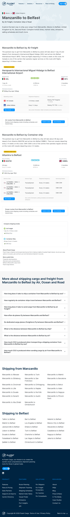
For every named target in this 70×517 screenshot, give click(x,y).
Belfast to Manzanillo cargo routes (11, 262)
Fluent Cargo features (8, 264)
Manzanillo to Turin (32, 375)
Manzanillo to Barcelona (56, 378)
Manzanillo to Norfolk (33, 392)
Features (5, 484)
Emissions (22, 500)
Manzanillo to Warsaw (10, 375)
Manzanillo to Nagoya (55, 392)
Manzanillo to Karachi (10, 396)
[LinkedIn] (3, 473)
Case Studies (57, 500)
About (54, 484)
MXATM (8, 161)
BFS (66, 79)
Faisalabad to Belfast (10, 438)
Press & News (57, 494)
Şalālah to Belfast (9, 442)
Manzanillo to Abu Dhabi (11, 402)
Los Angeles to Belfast (33, 423)
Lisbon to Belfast (8, 431)
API (20, 506)
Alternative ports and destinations (11, 261)
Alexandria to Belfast (55, 427)
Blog (54, 491)
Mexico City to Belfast (55, 423)
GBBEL (65, 161)
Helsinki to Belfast (54, 419)
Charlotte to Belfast (32, 434)
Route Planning (24, 484)
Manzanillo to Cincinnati (11, 385)
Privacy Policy (45, 513)
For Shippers (40, 484)
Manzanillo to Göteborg (11, 378)
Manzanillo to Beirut (55, 385)
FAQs (54, 488)
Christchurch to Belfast (34, 442)
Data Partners (7, 491)
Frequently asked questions (10, 259)
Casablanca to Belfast (55, 431)
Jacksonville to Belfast (11, 427)
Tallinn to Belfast (8, 419)
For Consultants (41, 496)
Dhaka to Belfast (31, 427)
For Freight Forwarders (39, 489)
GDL (7, 79)
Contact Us (56, 503)
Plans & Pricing (7, 488)
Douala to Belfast (8, 434)
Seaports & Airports (9, 494)
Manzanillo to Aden (54, 388)
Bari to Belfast (30, 419)
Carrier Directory (8, 497)
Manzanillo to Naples (33, 388)
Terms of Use (34, 513)
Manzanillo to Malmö (55, 375)
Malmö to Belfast (8, 423)
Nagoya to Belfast (54, 434)
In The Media (56, 497)
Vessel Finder (23, 497)
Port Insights (23, 503)
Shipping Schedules (25, 491)
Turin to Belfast (31, 431)
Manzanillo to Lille (9, 388)
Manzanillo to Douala (10, 392)
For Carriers (40, 493)
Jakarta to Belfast (54, 438)
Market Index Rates (25, 494)
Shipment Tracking (25, 488)
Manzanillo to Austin (32, 396)
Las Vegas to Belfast (32, 438)
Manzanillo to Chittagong (34, 385)
